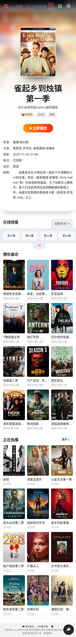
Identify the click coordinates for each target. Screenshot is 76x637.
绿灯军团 (33, 337)
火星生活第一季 (61, 479)
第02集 (30, 235)
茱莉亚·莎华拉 (22, 148)
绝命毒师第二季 (13, 609)
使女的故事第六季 (62, 522)
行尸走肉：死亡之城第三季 (38, 380)
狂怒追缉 (57, 294)
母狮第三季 (10, 380)
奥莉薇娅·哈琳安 (44, 148)
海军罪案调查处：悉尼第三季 (14, 424)
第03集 (48, 235)
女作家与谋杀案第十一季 (62, 566)
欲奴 (6, 479)
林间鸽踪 (33, 424)
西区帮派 (57, 380)
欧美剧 (29, 114)
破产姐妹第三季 (13, 566)
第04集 (66, 235)
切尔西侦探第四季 (62, 337)
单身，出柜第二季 (38, 294)
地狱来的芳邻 (36, 522)
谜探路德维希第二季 (62, 424)
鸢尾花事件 (34, 479)
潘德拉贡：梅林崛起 (62, 609)
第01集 (11, 235)
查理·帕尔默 (20, 142)
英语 (16, 166)
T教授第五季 (11, 337)
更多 (64, 439)
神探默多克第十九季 (14, 294)
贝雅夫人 (33, 566)
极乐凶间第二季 (13, 522)
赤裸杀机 (33, 609)
